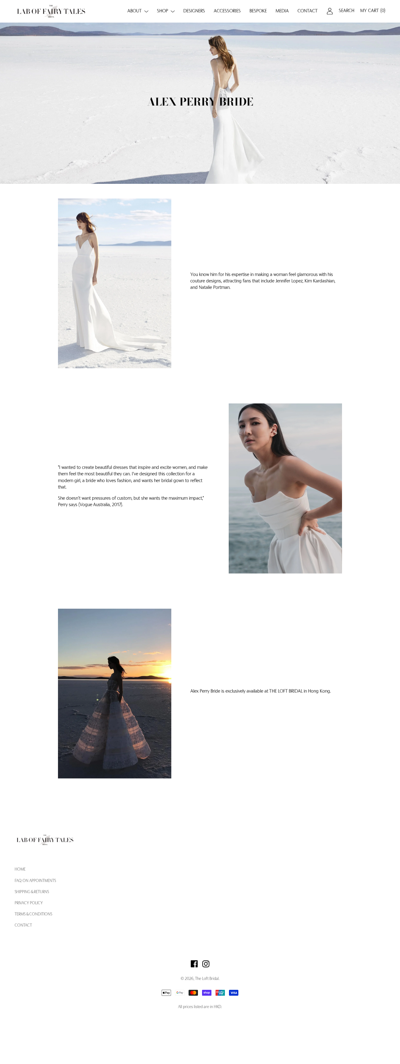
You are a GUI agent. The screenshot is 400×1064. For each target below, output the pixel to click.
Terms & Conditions (33, 914)
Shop (162, 11)
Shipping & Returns (32, 892)
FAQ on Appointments (35, 881)
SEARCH (346, 11)
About (134, 11)
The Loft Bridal (207, 979)
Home (20, 869)
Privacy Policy (29, 903)
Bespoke (258, 11)
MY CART (372, 11)
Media (282, 11)
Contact (308, 11)
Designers (194, 11)
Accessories (227, 11)
